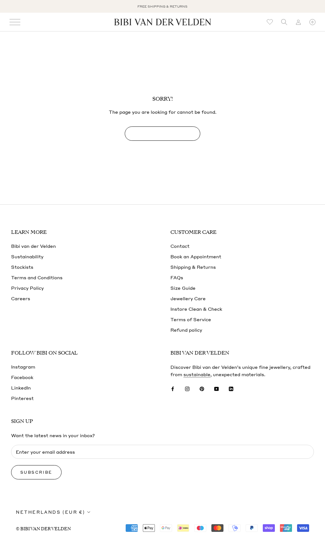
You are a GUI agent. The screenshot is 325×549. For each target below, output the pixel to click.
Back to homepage (162, 133)
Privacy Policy (27, 288)
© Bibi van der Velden (43, 529)
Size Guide (183, 288)
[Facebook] (172, 388)
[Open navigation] (15, 22)
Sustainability (27, 256)
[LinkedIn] (231, 388)
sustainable (196, 374)
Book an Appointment (195, 256)
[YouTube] (216, 388)
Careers (20, 298)
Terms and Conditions (37, 277)
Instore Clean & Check (196, 309)
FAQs (176, 277)
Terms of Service (190, 319)
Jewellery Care (188, 298)
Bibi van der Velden (33, 246)
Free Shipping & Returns (162, 6)
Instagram (23, 366)
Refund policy (186, 330)
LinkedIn (21, 387)
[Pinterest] (202, 388)
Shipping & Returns (193, 267)
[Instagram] (187, 388)
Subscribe (36, 472)
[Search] (284, 22)
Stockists (22, 267)
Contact (179, 246)
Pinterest (22, 398)
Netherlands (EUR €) (50, 512)
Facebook (22, 377)
